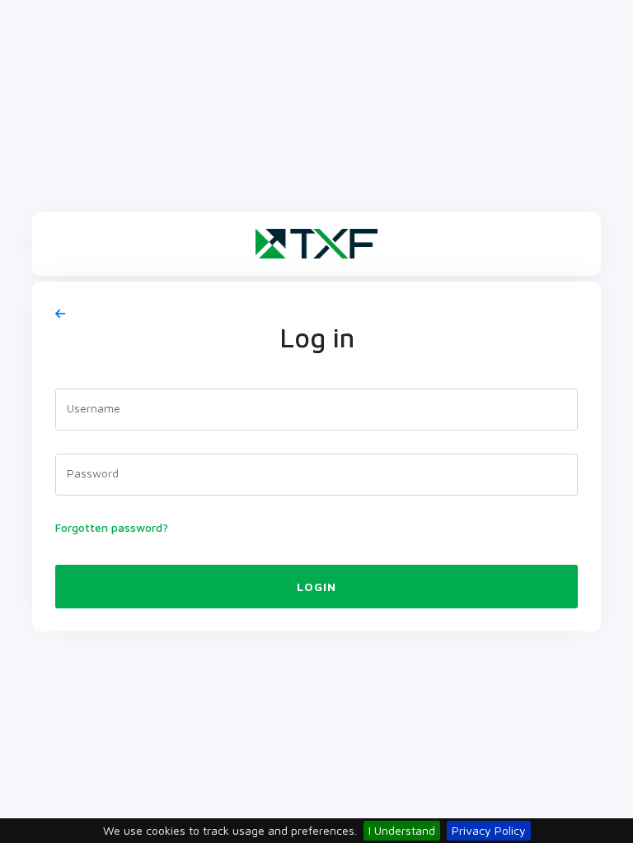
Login (316, 587)
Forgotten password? (111, 527)
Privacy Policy (489, 830)
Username (93, 408)
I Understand (401, 830)
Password (93, 473)
